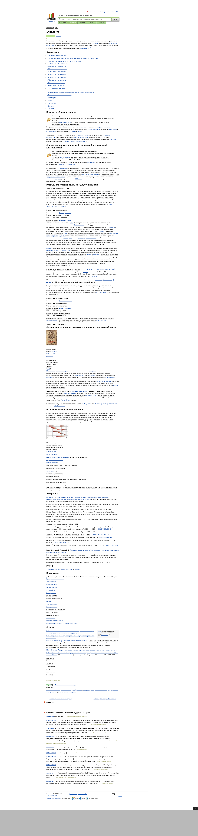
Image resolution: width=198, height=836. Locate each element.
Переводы (82, 22)
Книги (92, 22)
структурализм (113, 690)
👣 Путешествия (52, 795)
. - (101, 292)
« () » (81, 650)
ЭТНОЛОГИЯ (51, 720)
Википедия (62, 22)
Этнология (50, 728)
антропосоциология (53, 690)
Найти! (115, 19)
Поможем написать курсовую (65, 685)
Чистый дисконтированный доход (61, 699)
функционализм (51, 692)
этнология (50, 716)
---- (101, 534)
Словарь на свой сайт (107, 12)
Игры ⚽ (101, 22)
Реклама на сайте (82, 793)
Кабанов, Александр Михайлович (105, 699)
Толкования (72, 22)
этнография (73, 692)
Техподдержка (73, 793)
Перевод (59, 36)
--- (104, 529)
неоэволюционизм (101, 690)
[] (90, 47)
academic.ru (51, 21)
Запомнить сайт (93, 12)
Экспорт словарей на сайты (53, 798)
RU (117, 12)
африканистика (66, 690)
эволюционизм (63, 692)
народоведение (88, 690)
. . (91, 269)
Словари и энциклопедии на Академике (75, 15)
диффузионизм (77, 690)
